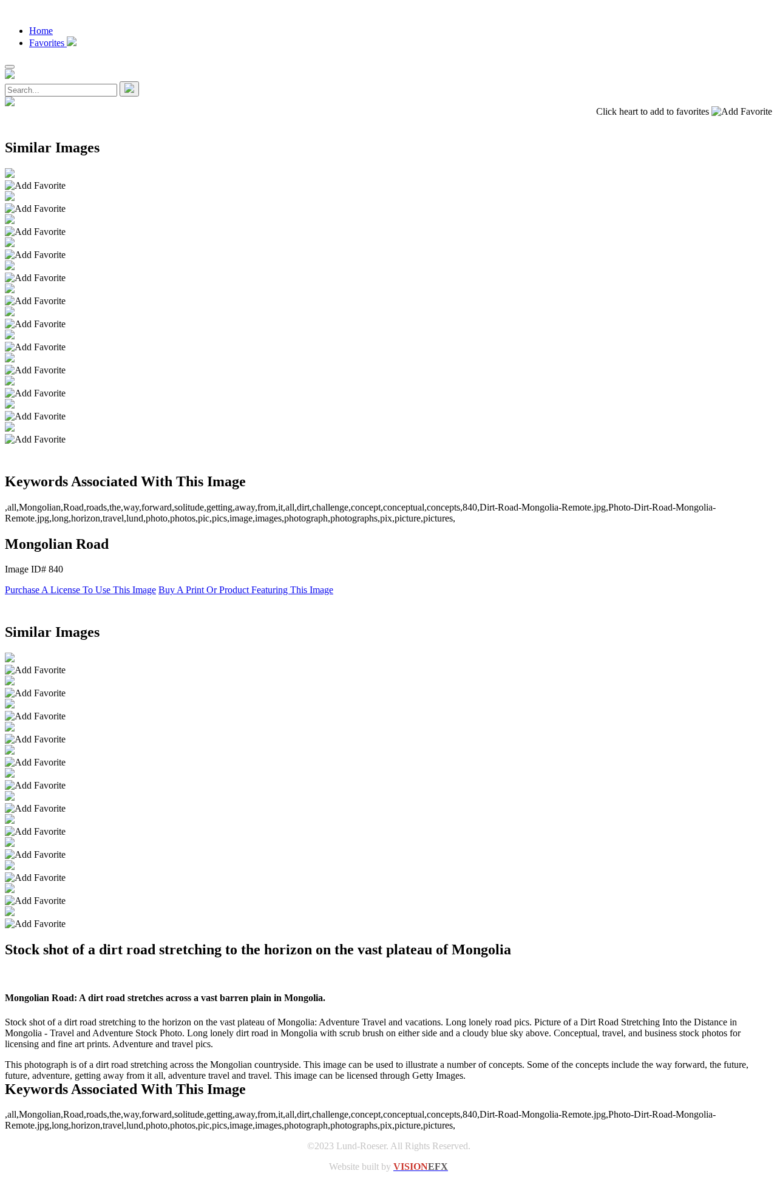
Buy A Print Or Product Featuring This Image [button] (245, 590)
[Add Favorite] (35, 185)
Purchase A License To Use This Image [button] (80, 590)
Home (41, 30)
